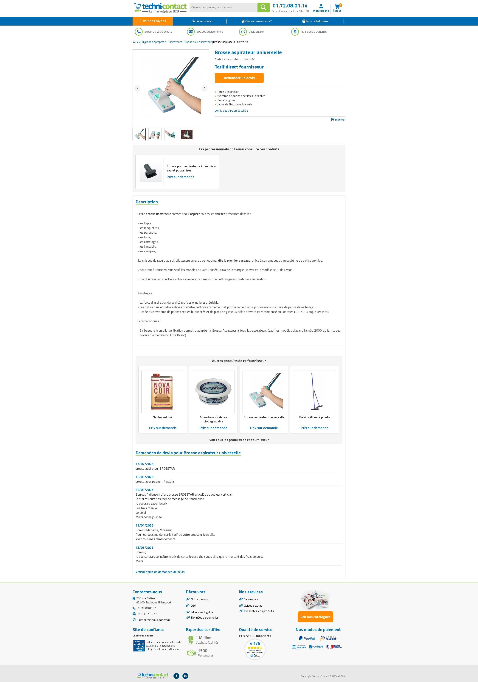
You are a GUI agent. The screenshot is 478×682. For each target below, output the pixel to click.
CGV (193, 605)
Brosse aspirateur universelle (264, 417)
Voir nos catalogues (315, 616)
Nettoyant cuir (163, 417)
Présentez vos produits (259, 611)
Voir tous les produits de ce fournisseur (239, 439)
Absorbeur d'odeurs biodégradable (213, 419)
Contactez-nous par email (153, 620)
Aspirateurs (175, 42)
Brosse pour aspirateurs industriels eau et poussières (191, 168)
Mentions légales (202, 612)
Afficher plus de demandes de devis (160, 571)
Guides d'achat (253, 605)
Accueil (136, 42)
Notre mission (200, 599)
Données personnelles (205, 617)
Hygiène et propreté (154, 42)
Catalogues (251, 599)
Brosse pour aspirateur (198, 42)
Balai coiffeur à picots (314, 417)
